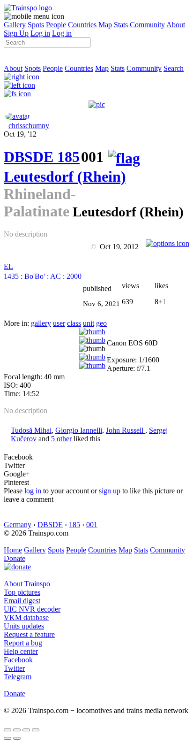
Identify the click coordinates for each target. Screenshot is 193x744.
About (175, 25)
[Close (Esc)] (7, 730)
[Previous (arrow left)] (7, 738)
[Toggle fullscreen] (26, 730)
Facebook (18, 660)
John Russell (125, 430)
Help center (21, 651)
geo (101, 323)
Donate (14, 558)
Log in (40, 33)
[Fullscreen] (17, 94)
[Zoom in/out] (35, 730)
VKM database (26, 617)
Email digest (22, 601)
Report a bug (23, 643)
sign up (109, 491)
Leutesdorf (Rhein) (65, 176)
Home (13, 550)
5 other (61, 439)
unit (88, 323)
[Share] (17, 730)
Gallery (15, 25)
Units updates (24, 626)
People (56, 25)
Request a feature (29, 634)
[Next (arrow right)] (17, 738)
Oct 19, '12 (20, 134)
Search (173, 68)
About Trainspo (27, 584)
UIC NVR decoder (32, 609)
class (74, 323)
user (59, 323)
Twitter (14, 668)
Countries (82, 25)
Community (147, 25)
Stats (121, 25)
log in (32, 491)
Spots (36, 25)
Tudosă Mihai (31, 430)
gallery (41, 323)
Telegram (17, 677)
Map (105, 25)
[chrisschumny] (17, 116)
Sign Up (16, 33)
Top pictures (22, 592)
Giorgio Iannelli (78, 430)
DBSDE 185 (42, 156)
